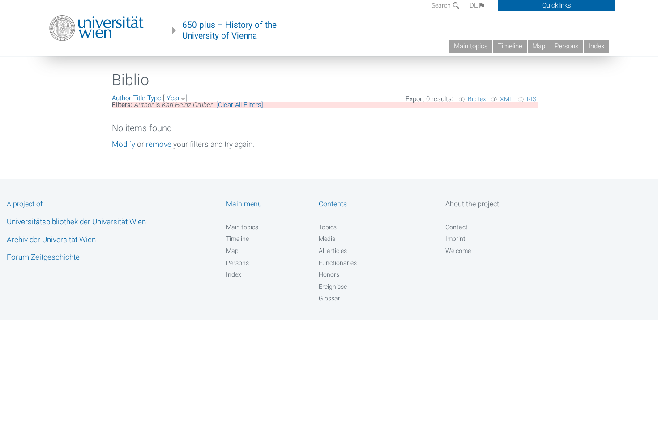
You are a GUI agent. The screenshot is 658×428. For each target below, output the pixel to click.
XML (506, 99)
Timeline (510, 46)
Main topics (471, 46)
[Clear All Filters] (239, 105)
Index (596, 46)
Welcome (458, 250)
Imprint (455, 238)
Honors (329, 274)
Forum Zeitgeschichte (43, 257)
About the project (472, 204)
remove (158, 144)
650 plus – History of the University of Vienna (229, 30)
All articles (333, 250)
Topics (328, 227)
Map (538, 46)
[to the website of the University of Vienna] (96, 28)
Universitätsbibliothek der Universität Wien (76, 221)
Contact (456, 227)
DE (474, 5)
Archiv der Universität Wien (51, 239)
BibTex (477, 99)
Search (442, 5)
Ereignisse (333, 286)
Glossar (329, 298)
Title (139, 98)
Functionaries (338, 262)
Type (154, 98)
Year (173, 98)
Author (121, 98)
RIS (531, 99)
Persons (567, 46)
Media (327, 238)
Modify (123, 144)
